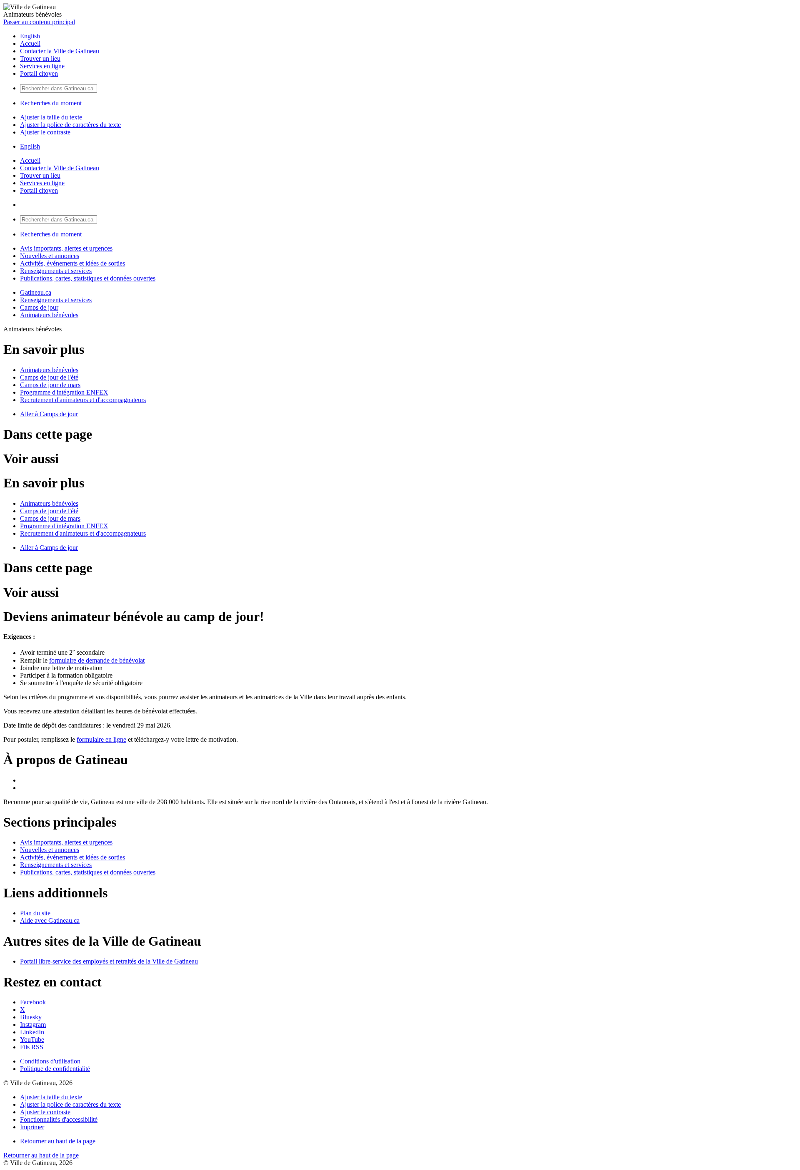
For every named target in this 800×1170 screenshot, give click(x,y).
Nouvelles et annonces (49, 255)
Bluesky (31, 1017)
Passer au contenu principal (39, 21)
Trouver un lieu (40, 58)
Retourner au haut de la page (57, 1141)
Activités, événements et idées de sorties (72, 263)
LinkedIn (32, 1032)
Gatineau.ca (35, 292)
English (30, 36)
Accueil (30, 43)
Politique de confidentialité (55, 1068)
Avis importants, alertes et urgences (66, 248)
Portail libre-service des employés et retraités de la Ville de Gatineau (109, 961)
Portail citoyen (39, 73)
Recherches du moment (51, 103)
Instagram (33, 1024)
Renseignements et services (56, 270)
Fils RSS (31, 1047)
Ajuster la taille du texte (51, 117)
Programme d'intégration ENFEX (64, 392)
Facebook (33, 1002)
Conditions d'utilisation (50, 1061)
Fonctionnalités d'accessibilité (59, 1119)
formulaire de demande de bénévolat (97, 660)
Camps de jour (39, 307)
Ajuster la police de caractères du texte (70, 124)
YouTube (32, 1039)
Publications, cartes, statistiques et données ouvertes (87, 278)
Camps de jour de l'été (49, 377)
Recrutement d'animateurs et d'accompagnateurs (83, 399)
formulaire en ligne (101, 739)
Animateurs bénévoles (49, 314)
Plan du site (35, 913)
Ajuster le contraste (45, 132)
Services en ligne (42, 66)
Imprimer (32, 1126)
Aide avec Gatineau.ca (50, 920)
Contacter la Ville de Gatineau (59, 51)
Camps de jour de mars (50, 384)
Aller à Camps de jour (49, 413)
